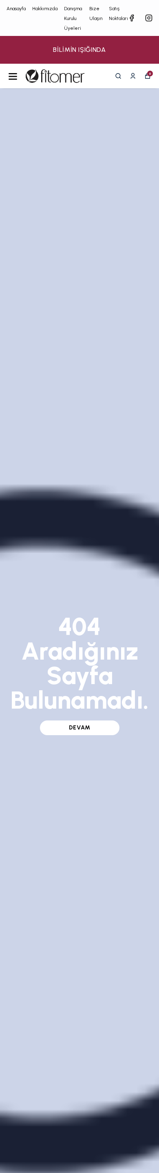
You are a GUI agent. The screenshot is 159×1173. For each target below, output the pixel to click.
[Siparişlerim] (133, 76)
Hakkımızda (44, 8)
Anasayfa (16, 8)
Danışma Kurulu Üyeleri (73, 18)
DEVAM (80, 727)
